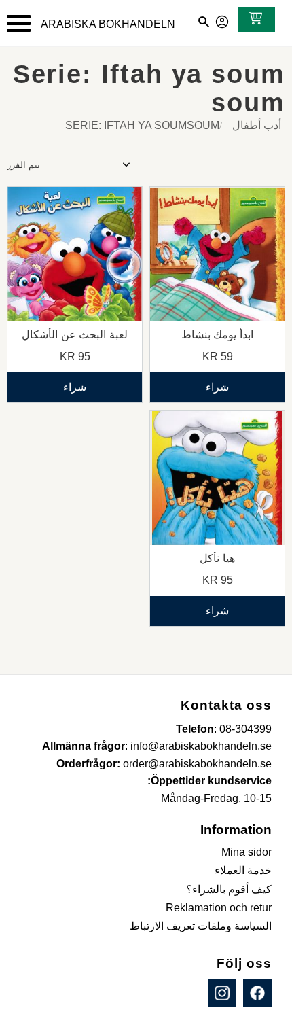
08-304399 (245, 729)
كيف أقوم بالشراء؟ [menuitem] (229, 889)
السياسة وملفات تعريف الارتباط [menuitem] (201, 926)
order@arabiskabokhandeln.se (197, 763)
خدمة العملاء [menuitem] (243, 870)
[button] (19, 23)
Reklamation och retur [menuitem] (219, 907)
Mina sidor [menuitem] (246, 852)
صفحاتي (223, 19)
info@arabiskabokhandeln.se (201, 746)
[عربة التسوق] (252, 20)
